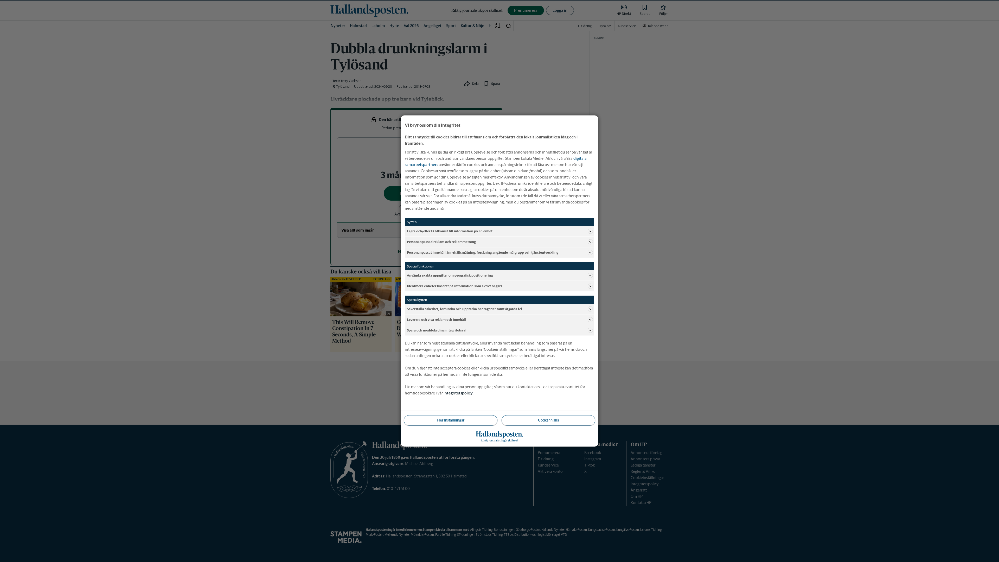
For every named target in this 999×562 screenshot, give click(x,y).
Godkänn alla (548, 420)
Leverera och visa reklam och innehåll (436, 319)
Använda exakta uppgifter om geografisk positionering (450, 275)
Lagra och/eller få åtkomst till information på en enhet (449, 231)
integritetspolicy (458, 393)
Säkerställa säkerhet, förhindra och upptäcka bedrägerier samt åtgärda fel (464, 308)
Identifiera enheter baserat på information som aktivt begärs (454, 286)
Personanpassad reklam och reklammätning (441, 241)
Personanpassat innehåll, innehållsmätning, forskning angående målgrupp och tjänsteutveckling (482, 252)
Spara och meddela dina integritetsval (436, 330)
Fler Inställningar (450, 420)
